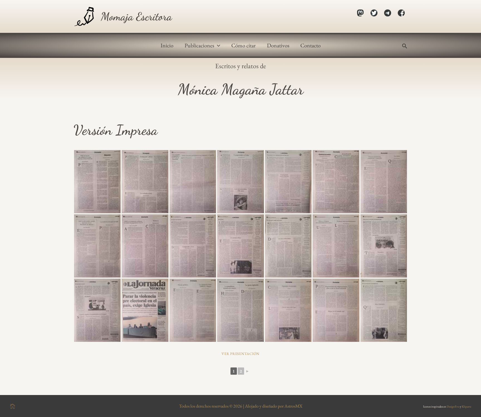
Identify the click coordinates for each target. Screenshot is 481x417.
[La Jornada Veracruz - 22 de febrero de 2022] (145, 181)
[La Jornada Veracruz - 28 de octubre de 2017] (288, 310)
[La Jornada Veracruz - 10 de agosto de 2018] (383, 246)
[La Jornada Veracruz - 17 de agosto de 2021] (240, 181)
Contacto (310, 45)
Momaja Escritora (136, 16)
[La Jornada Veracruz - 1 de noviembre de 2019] (240, 246)
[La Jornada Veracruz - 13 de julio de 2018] (97, 310)
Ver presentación (240, 353)
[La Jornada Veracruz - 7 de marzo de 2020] (145, 246)
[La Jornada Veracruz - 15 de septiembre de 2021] (193, 181)
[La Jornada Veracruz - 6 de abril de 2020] (97, 246)
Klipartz (466, 406)
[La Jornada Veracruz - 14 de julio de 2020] (383, 181)
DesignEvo (453, 406)
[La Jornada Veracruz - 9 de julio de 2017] (383, 310)
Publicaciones (199, 45)
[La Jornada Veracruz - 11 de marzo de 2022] (97, 181)
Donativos (278, 45)
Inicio (167, 45)
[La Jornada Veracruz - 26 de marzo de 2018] (240, 310)
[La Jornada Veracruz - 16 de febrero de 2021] (336, 181)
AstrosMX (293, 406)
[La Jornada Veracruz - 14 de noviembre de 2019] (193, 246)
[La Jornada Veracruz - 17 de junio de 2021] (288, 181)
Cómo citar (243, 45)
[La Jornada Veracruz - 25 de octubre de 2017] (336, 310)
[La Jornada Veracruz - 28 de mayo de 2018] (193, 310)
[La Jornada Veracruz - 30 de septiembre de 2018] (336, 246)
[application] (217, 45)
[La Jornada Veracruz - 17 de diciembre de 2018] (288, 246)
